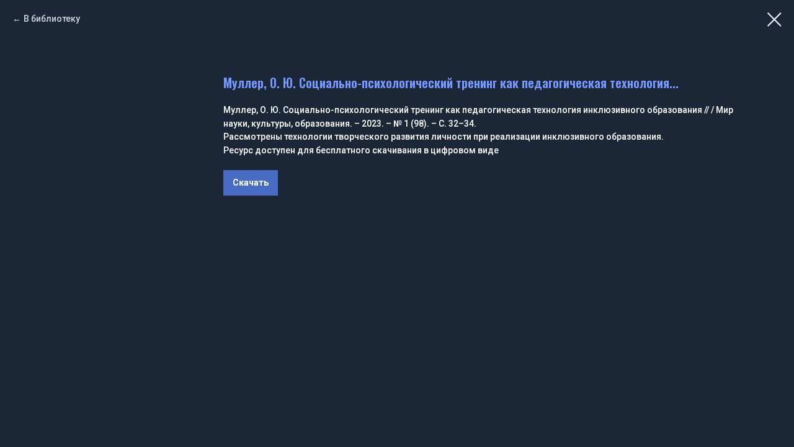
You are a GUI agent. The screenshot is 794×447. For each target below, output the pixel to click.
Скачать (251, 182)
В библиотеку (52, 19)
